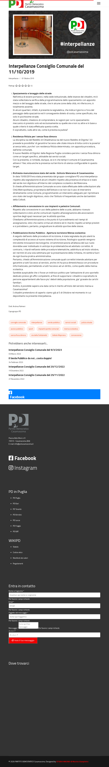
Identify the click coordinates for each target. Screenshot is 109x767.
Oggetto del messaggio (18, 612)
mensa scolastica (71, 328)
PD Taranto (17, 509)
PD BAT (16, 531)
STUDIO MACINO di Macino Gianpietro (72, 761)
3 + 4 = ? (12, 630)
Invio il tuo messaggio (24, 640)
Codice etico (17, 552)
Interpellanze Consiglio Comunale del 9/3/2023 (35, 350)
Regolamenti (18, 563)
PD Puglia (16, 497)
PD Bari (16, 503)
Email (11, 601)
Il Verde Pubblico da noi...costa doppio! (30, 358)
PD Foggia (17, 525)
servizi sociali (70, 322)
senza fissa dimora (18, 335)
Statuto (15, 546)
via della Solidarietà (39, 335)
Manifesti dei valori (20, 557)
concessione (76, 335)
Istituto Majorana (59, 335)
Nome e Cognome (16, 590)
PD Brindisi (17, 514)
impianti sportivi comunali (49, 328)
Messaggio (13, 628)
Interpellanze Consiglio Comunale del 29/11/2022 (37, 375)
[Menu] (98, 3)
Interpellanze (13, 78)
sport (31, 328)
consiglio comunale (18, 322)
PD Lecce (16, 520)
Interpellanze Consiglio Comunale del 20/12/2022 (37, 366)
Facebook (24, 458)
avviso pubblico (17, 328)
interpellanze (37, 322)
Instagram (25, 468)
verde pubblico (54, 322)
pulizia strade (86, 322)
